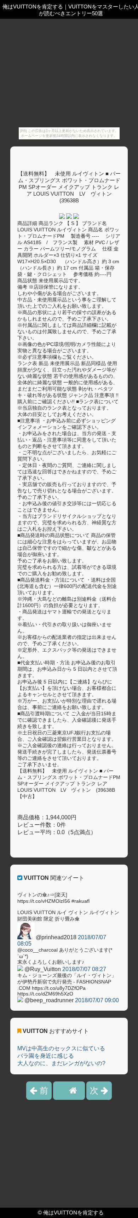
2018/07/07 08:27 (84, 969)
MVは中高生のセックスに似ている (61, 1048)
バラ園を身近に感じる (45, 1056)
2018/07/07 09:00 (97, 1000)
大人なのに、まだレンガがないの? (61, 1063)
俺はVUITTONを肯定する (73, 1213)
